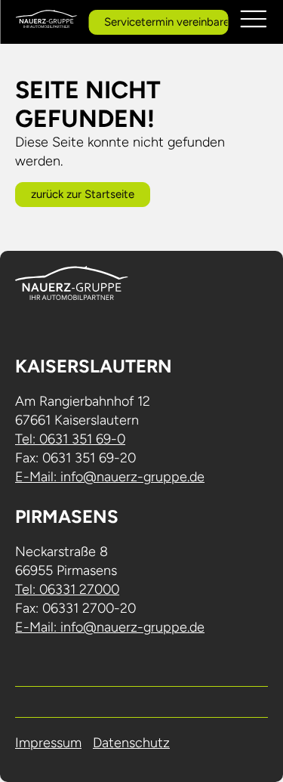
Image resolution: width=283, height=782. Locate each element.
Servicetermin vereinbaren (166, 22)
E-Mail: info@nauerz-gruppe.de (110, 476)
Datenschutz (131, 742)
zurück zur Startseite (82, 194)
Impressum (48, 742)
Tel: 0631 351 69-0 (70, 439)
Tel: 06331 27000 (67, 589)
